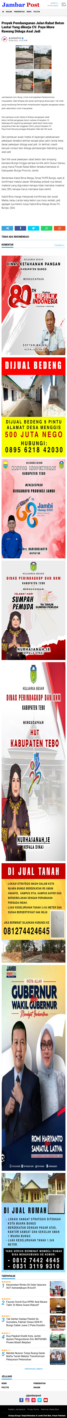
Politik (37, 12)
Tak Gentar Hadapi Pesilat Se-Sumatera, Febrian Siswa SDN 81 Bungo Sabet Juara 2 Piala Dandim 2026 (25, 1323)
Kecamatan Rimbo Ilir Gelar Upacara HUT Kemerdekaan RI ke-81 (26, 1286)
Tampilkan (59, 245)
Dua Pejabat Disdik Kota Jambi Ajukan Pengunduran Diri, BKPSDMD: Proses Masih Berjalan (26, 1339)
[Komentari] (59, 228)
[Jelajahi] (63, 4)
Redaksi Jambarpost (16, 1409)
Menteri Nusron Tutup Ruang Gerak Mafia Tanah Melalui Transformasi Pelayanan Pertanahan (25, 1356)
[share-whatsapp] (46, 228)
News (29, 12)
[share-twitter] (33, 228)
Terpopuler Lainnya (33, 1369)
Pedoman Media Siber (50, 1409)
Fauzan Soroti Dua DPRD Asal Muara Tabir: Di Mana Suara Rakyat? (26, 1303)
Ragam (9, 12)
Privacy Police (33, 1409)
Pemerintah (19, 12)
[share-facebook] (20, 228)
